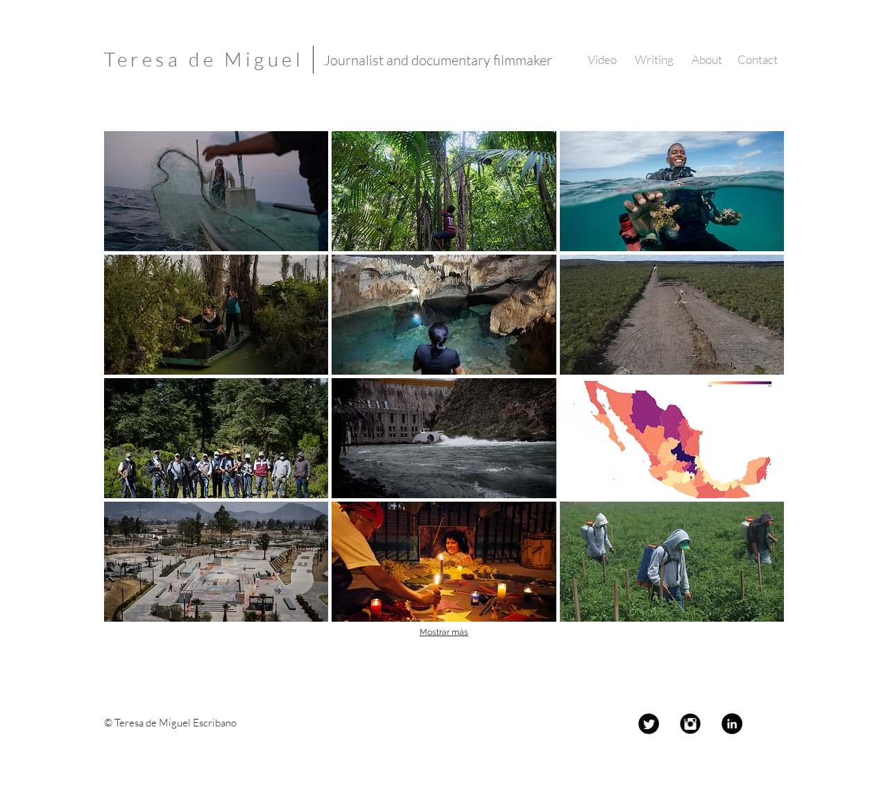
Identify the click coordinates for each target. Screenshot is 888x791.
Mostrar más (444, 632)
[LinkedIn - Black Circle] (732, 723)
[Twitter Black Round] (648, 723)
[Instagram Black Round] (690, 723)
